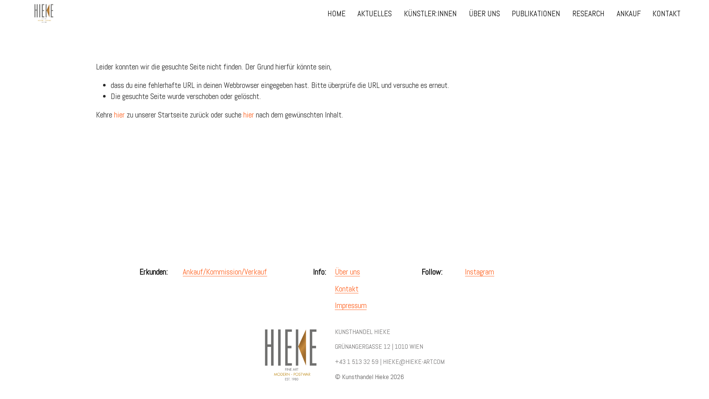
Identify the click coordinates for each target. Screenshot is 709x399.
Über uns (347, 272)
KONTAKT (667, 13)
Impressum (351, 305)
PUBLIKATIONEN (536, 13)
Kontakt (347, 289)
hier (119, 115)
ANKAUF (629, 13)
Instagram (479, 272)
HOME (337, 13)
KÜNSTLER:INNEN (430, 13)
